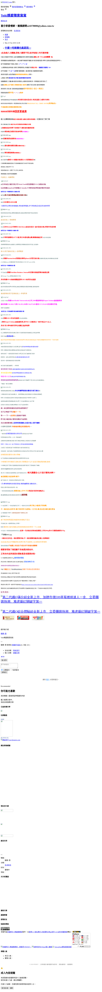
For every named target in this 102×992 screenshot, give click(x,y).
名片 (6, 39)
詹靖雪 (2, 719)
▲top (2, 656)
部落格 (7, 37)
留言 (18, 645)
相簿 (6, 35)
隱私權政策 (62, 964)
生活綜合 (17, 31)
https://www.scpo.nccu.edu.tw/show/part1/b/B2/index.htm (37, 584)
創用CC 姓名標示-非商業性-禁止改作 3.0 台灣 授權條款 (48, 932)
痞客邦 (14, 645)
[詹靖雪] (7, 736)
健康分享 (16, 653)
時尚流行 (16, 650)
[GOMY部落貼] (1, 824)
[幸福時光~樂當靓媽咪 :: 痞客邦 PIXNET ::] (16, 947)
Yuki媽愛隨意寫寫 (13, 15)
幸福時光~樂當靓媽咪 (14, 932)
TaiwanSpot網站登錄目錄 (63, 947)
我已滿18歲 (5, 988)
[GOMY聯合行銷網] (7, 811)
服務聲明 (70, 964)
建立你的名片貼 (4, 737)
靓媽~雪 (3, 633)
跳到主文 (4, 21)
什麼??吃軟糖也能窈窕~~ (18, 48)
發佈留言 (4, 672)
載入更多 (4, 660)
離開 (11, 988)
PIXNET (36, 964)
